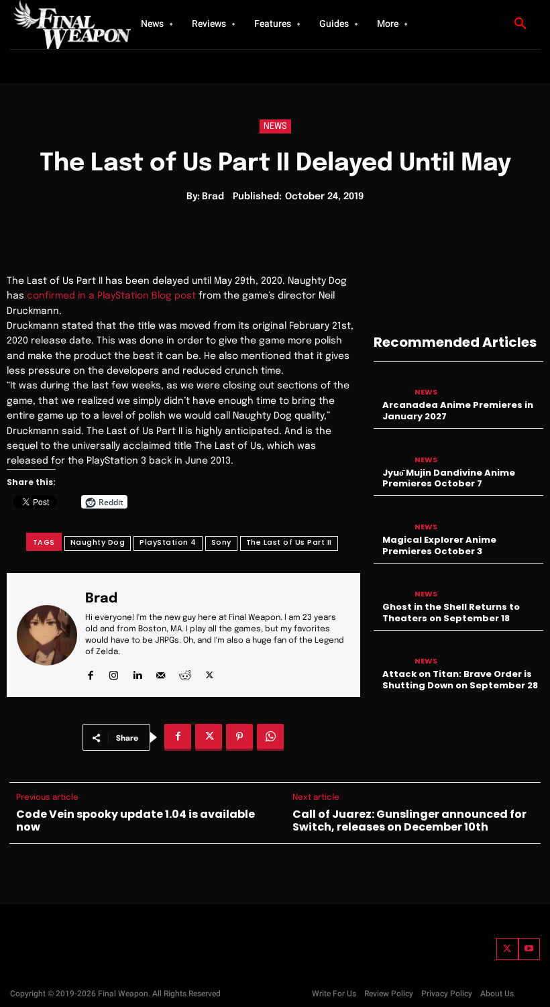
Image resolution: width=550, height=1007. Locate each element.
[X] (210, 672)
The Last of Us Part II (289, 542)
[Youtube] (529, 949)
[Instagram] (114, 672)
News (275, 126)
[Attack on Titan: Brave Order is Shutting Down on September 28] (391, 652)
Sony (221, 542)
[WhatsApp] (270, 737)
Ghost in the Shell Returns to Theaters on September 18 (451, 612)
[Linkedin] (137, 672)
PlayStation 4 (168, 542)
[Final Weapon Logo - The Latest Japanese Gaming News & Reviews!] (60, 24)
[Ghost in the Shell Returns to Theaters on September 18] (391, 585)
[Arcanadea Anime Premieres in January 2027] (391, 383)
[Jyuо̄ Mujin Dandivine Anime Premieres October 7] (391, 450)
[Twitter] (507, 949)
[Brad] (47, 635)
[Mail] (161, 672)
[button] (520, 24)
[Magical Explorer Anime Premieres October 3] (391, 517)
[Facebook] (90, 672)
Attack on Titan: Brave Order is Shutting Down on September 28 (460, 680)
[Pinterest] (239, 737)
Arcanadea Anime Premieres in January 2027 (457, 411)
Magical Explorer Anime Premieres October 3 (439, 545)
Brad (213, 196)
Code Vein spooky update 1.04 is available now (135, 820)
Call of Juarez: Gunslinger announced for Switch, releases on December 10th (409, 820)
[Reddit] (185, 672)
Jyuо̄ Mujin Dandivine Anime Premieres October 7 (448, 478)
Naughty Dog (97, 542)
